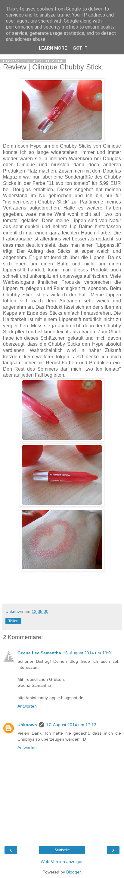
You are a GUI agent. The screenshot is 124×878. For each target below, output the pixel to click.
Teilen (13, 621)
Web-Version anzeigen (62, 861)
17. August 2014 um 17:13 (71, 724)
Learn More (53, 48)
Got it (80, 48)
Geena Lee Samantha (39, 652)
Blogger (73, 872)
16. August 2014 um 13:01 (88, 652)
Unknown (27, 724)
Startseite (62, 850)
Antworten (27, 706)
